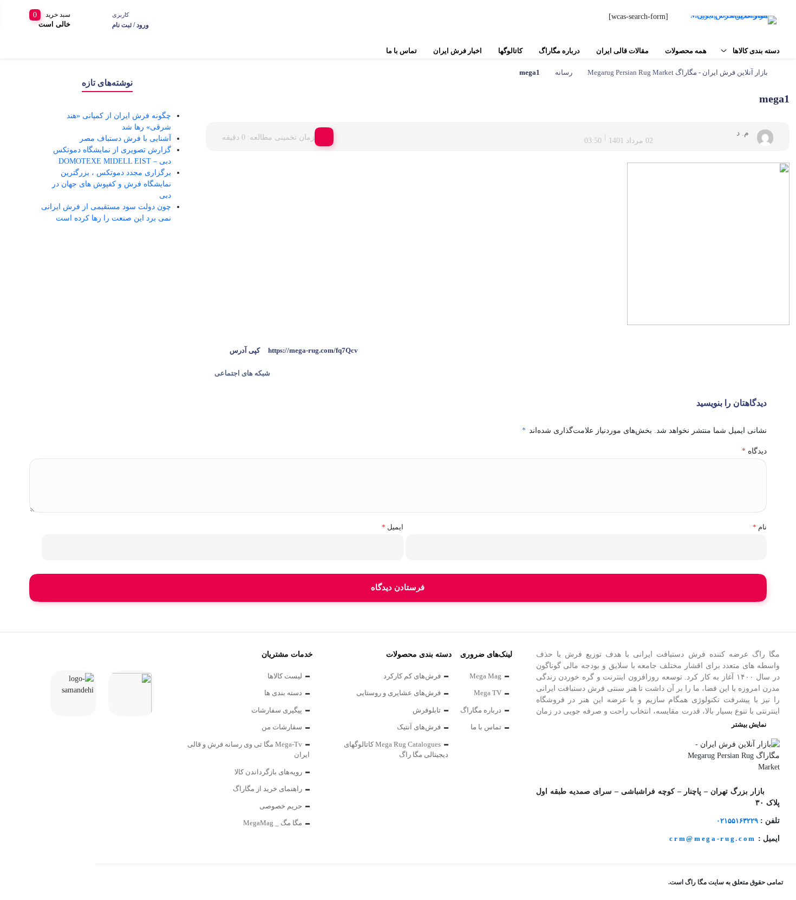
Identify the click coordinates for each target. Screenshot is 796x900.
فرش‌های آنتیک (419, 727)
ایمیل (392, 527)
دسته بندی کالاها (756, 51)
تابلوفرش (427, 710)
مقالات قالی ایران (622, 51)
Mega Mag (485, 676)
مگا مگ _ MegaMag (272, 823)
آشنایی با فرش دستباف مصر (125, 138)
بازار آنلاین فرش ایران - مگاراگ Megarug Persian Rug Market (678, 72)
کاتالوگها (510, 51)
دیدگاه (754, 451)
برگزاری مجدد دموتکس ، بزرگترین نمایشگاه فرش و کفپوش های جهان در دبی (111, 184)
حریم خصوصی (280, 806)
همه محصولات (686, 51)
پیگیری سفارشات (276, 710)
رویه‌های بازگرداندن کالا (268, 772)
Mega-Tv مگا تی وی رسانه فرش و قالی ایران (248, 749)
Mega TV (487, 693)
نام (760, 527)
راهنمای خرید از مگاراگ (267, 789)
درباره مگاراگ (559, 51)
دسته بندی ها (283, 693)
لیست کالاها (284, 676)
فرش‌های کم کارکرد (412, 676)
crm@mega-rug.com (712, 838)
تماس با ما (401, 51)
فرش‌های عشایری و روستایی (398, 693)
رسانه (563, 72)
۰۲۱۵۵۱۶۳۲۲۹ (737, 821)
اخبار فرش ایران (457, 51)
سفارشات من (282, 727)
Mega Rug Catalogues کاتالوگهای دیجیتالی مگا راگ (396, 749)
